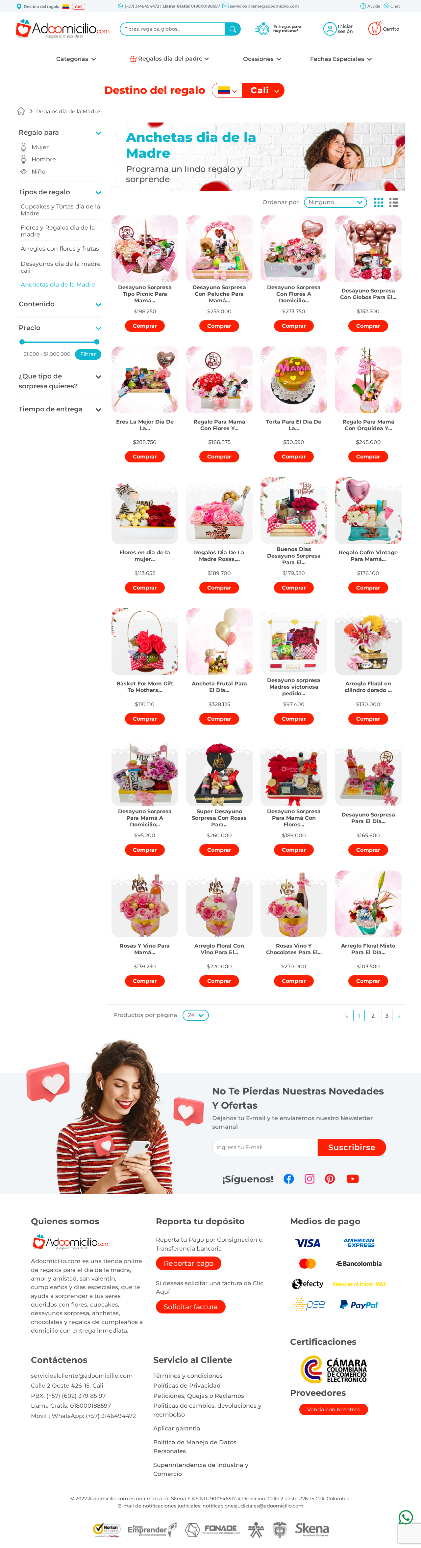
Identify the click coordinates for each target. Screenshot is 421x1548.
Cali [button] (78, 6)
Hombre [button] (44, 159)
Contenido (37, 304)
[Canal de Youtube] (352, 1179)
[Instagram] (309, 1179)
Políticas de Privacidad (187, 1385)
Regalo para (39, 132)
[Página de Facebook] (289, 1179)
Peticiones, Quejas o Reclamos (198, 1395)
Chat (394, 6)
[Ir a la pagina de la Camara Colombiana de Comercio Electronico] (333, 1369)
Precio (29, 328)
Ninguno (321, 202)
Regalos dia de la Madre (68, 111)
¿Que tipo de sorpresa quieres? (48, 381)
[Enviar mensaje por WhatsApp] (406, 1517)
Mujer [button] (40, 147)
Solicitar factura (191, 1307)
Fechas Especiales (338, 58)
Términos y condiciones (188, 1375)
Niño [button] (38, 171)
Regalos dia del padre (170, 58)
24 (191, 1014)
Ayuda (373, 6)
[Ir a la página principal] (21, 111)
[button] (66, 6)
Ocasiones (259, 58)
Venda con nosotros (333, 1409)
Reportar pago (188, 1263)
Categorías (73, 58)
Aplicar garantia (176, 1428)
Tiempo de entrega (51, 409)
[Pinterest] (330, 1179)
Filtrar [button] (88, 354)
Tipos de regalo (44, 192)
